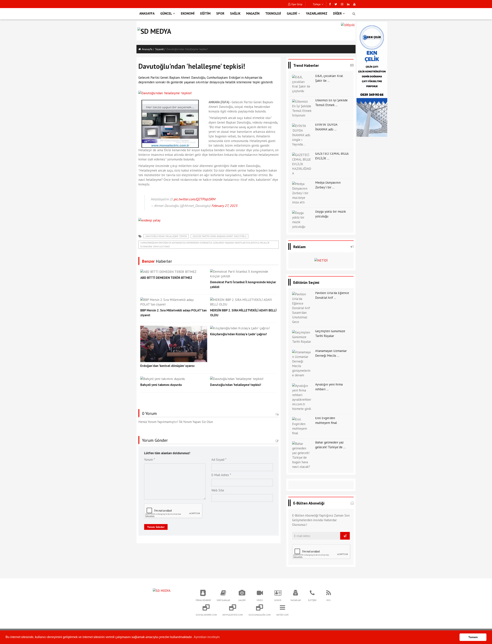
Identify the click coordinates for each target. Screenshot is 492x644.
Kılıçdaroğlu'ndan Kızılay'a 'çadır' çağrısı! (238, 334)
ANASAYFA (147, 13)
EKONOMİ (187, 13)
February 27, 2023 (224, 205)
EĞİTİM (205, 13)
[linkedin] (348, 4)
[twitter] (336, 4)
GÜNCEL (166, 13)
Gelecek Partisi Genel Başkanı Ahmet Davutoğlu (219, 236)
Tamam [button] (473, 637)
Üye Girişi (296, 4)
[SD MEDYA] (161, 590)
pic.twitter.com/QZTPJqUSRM (194, 199)
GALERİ (292, 13)
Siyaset (159, 49)
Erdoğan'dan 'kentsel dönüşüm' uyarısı (167, 366)
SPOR (220, 13)
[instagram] (342, 4)
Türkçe (316, 4)
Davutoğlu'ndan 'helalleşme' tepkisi (166, 236)
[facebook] (330, 4)
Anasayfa (147, 49)
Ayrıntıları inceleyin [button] (207, 637)
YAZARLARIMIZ (316, 13)
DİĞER (337, 13)
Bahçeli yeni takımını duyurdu (161, 385)
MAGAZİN (252, 13)
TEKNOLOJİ (273, 13)
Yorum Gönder (156, 527)
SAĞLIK (235, 13)
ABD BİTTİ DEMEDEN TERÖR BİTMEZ (166, 278)
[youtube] (354, 4)
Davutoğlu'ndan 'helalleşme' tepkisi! (235, 385)
